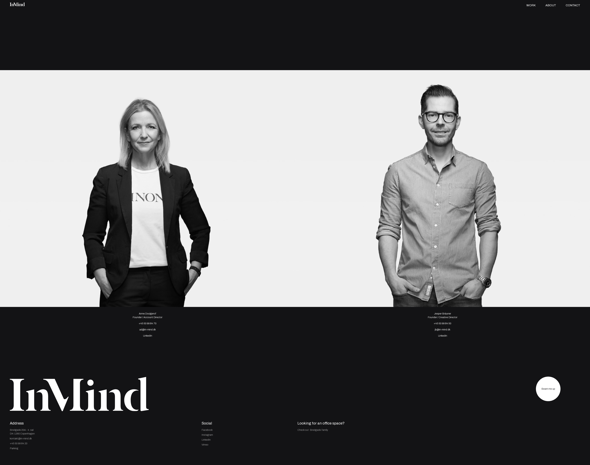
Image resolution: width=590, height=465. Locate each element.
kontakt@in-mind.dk (21, 438)
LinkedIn (442, 335)
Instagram (207, 435)
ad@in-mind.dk (147, 329)
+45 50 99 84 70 (147, 323)
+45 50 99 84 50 (442, 323)
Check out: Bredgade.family (312, 430)
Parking (14, 448)
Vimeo (205, 444)
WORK (531, 5)
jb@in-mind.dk (442, 329)
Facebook (207, 430)
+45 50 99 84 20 (18, 443)
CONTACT (573, 5)
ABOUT (550, 5)
